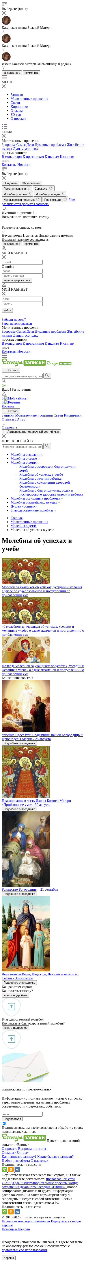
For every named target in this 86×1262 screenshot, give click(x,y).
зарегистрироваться (17, 280)
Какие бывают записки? (55, 1156)
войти (7, 310)
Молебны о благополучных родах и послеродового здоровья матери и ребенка (51, 492)
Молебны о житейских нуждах (34, 502)
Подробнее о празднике (19, 743)
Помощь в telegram (16, 1229)
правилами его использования (24, 1250)
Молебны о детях (24, 462)
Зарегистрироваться (17, 323)
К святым (67, 156)
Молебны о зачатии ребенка (40, 478)
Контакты (9, 164)
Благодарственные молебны (32, 510)
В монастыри (12, 156)
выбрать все (12, 72)
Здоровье (8, 145)
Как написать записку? (19, 1156)
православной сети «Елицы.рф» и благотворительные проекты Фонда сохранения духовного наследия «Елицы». (40, 1183)
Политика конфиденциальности (26, 1221)
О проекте (18, 118)
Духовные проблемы (50, 145)
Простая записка (15, 188)
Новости (23, 164)
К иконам (52, 156)
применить (31, 72)
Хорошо (9, 1258)
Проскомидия (53, 199)
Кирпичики (19, 106)
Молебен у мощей (48, 194)
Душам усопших (25, 149)
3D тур (16, 114)
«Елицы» (22, 1152)
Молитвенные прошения (29, 98)
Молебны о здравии (26, 454)
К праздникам (33, 156)
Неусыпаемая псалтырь (20, 199)
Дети (30, 145)
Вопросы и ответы (32, 1148)
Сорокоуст (42, 188)
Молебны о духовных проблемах (36, 498)
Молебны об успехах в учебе (41, 474)
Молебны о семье (24, 458)
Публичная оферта (16, 1160)
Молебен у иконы (16, 194)
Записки (17, 94)
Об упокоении (31, 183)
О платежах (39, 1160)
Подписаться (12, 1119)
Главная (16, 518)
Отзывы (17, 110)
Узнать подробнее (15, 995)
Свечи (15, 102)
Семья (21, 145)
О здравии (10, 183)
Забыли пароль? (14, 319)
